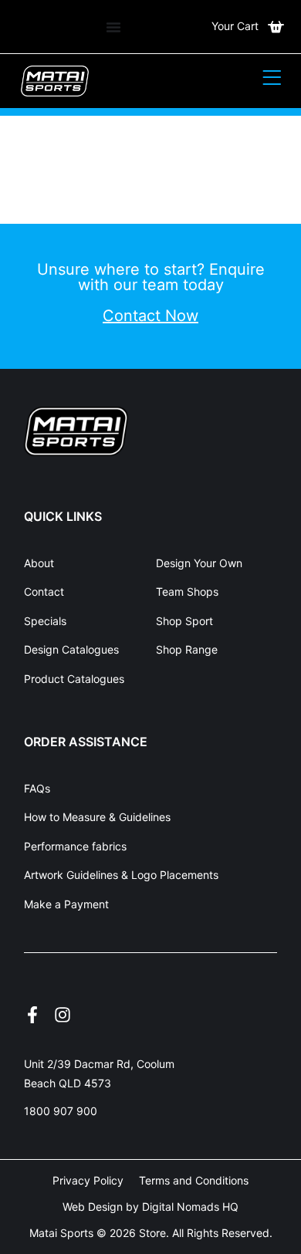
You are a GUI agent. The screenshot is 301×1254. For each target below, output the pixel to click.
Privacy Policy (87, 1180)
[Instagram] (62, 1014)
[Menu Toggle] (113, 27)
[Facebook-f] (32, 1014)
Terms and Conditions (194, 1180)
